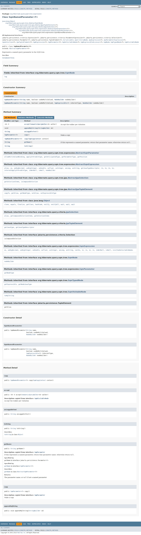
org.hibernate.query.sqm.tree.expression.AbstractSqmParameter (44, 30)
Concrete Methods (45, 117)
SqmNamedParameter (11, 100)
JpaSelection (7, 42)
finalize (21, 204)
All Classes (5, 6)
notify (46, 204)
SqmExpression (39, 42)
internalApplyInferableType (15, 170)
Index (44, 2)
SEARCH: (114, 6)
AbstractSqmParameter (18, 48)
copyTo (7, 193)
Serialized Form (8, 58)
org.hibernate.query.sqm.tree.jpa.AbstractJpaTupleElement (32, 25)
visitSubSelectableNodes (123, 250)
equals (13, 204)
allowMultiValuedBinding (14, 157)
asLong (67, 168)
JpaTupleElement (23, 42)
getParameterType (69, 157)
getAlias (14, 193)
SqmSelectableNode (69, 42)
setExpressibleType (48, 193)
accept (27, 124)
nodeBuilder (50, 170)
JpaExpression (94, 40)
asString (75, 168)
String (22, 100)
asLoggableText (30, 131)
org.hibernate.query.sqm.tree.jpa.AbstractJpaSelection (33, 27)
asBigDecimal (19, 168)
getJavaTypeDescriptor (90, 168)
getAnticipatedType (52, 157)
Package (12, 2)
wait (62, 204)
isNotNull (33, 170)
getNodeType (25, 193)
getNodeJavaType (25, 284)
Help (49, 2)
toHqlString (9, 295)
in (102, 168)
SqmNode (107, 42)
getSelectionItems (11, 182)
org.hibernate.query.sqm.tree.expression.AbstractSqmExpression (40, 29)
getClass (29, 204)
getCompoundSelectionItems (21, 216)
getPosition (82, 157)
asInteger (59, 168)
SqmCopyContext (35, 139)
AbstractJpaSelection (78, 178)
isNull (41, 170)
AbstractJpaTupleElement (80, 189)
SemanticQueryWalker (38, 124)
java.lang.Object (8, 21)
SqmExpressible (61, 103)
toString (27, 146)
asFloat (50, 168)
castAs (77, 250)
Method (29, 9)
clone (6, 204)
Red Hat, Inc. (21, 532)
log (5, 77)
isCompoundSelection (29, 182)
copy (26, 135)
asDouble (42, 168)
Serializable (68, 40)
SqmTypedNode (116, 42)
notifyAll (55, 204)
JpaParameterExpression (113, 40)
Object (47, 201)
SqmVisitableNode (132, 42)
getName (27, 142)
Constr (22, 9)
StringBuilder (44, 128)
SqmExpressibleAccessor (90, 42)
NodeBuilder (59, 100)
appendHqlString (30, 128)
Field (16, 9)
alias (6, 168)
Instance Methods (26, 117)
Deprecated (36, 2)
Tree (29, 2)
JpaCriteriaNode (81, 40)
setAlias (35, 193)
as (11, 168)
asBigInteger (31, 168)
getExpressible (10, 284)
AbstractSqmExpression (87, 164)
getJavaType (9, 227)
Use (24, 2)
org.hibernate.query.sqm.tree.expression (26, 14)
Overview (4, 2)
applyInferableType (34, 157)
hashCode (38, 204)
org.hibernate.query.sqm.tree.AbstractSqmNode (24, 23)
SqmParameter (53, 42)
